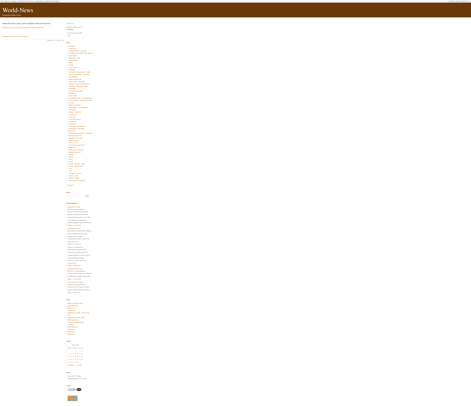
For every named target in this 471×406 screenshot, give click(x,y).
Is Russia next (73, 121)
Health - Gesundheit (74, 105)
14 (73, 356)
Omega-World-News (75, 152)
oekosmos (70, 324)
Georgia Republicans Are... (75, 269)
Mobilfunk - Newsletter (76, 138)
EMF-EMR (72, 88)
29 (75, 362)
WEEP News (71, 332)
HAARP (71, 103)
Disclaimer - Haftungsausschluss (78, 86)
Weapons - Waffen (74, 178)
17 (80, 356)
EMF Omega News (73, 320)
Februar (79, 365)
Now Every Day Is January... (76, 282)
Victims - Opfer (73, 176)
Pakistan (71, 154)
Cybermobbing (73, 77)
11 (82, 353)
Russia (71, 161)
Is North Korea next (74, 119)
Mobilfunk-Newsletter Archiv (76, 317)
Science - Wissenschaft (75, 166)
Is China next (73, 114)
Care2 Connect (73, 67)
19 (68, 359)
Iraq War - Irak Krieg (75, 112)
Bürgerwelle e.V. (72, 308)
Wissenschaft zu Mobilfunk (77, 180)
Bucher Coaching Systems (75, 303)
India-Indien (72, 110)
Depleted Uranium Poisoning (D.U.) (79, 84)
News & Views (73, 143)
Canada (71, 65)
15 (75, 356)
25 (82, 359)
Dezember (71, 365)
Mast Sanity (71, 329)
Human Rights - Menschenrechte (78, 107)
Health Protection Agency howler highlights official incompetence (26, 23)
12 (68, 356)
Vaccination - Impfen (75, 173)
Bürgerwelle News (73, 306)
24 (80, 359)
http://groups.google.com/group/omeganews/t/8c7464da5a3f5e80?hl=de (23, 27)
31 (80, 362)
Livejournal (72, 124)
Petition (71, 157)
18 (82, 356)
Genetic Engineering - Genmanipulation (80, 98)
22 (75, 359)
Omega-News (72, 310)
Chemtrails (72, 70)
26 (68, 362)
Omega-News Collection (76, 150)
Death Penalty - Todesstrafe (77, 81)
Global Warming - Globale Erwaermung (80, 100)
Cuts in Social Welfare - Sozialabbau (79, 74)
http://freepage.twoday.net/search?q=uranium (15, 36)
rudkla (50, 40)
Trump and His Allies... (74, 207)
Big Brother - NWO (74, 58)
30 (77, 362)
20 (71, 359)
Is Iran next (72, 117)
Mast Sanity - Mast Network (77, 126)
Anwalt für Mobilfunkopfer (76, 322)
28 (73, 362)
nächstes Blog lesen (461, 1)
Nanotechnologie (74, 140)
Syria (70, 168)
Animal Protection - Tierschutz (78, 51)
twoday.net (6, 1)
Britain (71, 63)
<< (469, 1)
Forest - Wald (73, 96)
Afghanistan (72, 48)
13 (71, 356)
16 (77, 356)
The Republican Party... (74, 228)
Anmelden (451, 1)
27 (71, 362)
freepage (14, 1)
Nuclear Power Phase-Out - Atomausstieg (30, 1)
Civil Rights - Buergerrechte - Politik (79, 72)
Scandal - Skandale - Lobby (77, 164)
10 (80, 353)
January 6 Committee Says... (76, 247)
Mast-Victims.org (73, 327)
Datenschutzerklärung (75, 79)
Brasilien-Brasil (73, 60)
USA (70, 171)
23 (77, 359)
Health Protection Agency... (52, 1)
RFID (70, 159)
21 (73, 359)
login (69, 35)
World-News (17, 10)
